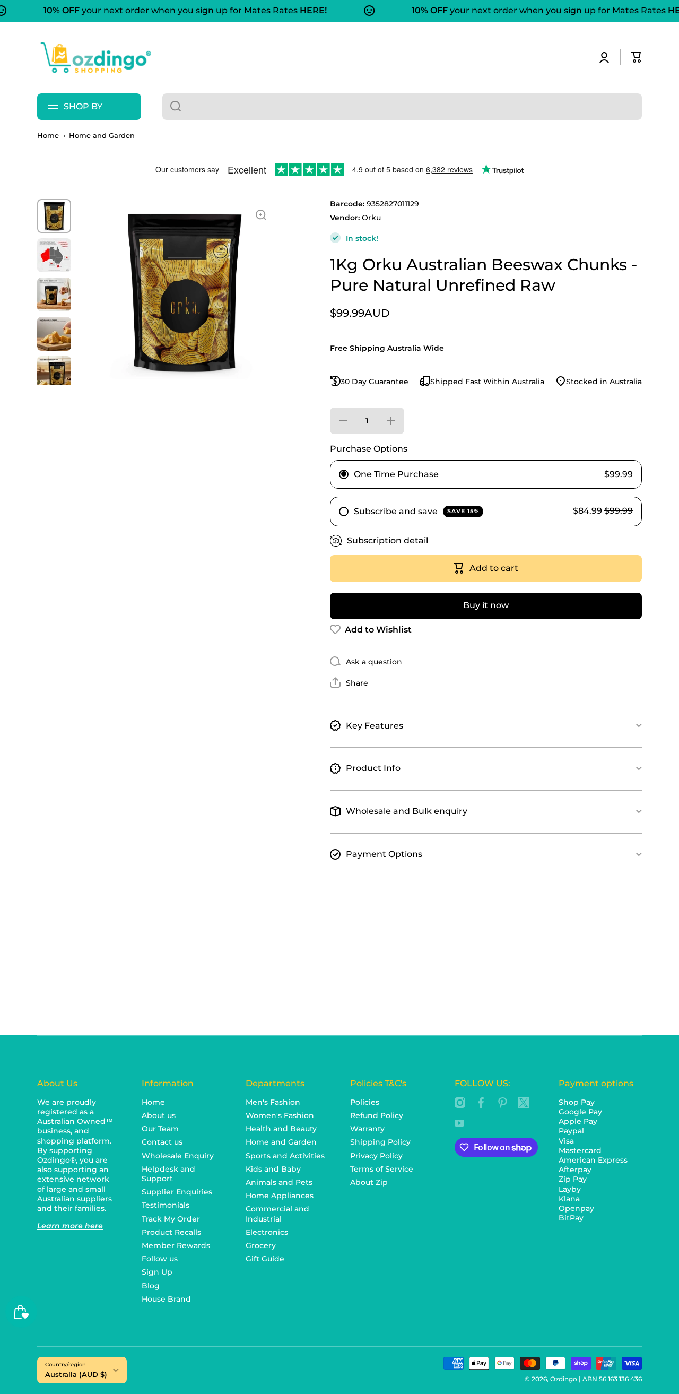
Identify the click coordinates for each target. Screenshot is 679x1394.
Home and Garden (102, 136)
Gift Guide (265, 1258)
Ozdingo (563, 1379)
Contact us (162, 1142)
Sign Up (157, 1272)
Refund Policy (376, 1115)
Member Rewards (176, 1245)
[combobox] (402, 106)
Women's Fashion (280, 1115)
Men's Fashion (273, 1102)
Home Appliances (280, 1195)
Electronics (267, 1232)
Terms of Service (381, 1169)
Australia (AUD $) (76, 1374)
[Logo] (95, 57)
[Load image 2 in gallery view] (54, 255)
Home (48, 136)
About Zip (369, 1182)
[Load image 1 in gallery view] (54, 216)
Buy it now (486, 605)
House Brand (166, 1299)
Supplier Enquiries (177, 1192)
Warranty (367, 1128)
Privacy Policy (376, 1156)
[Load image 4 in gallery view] (54, 334)
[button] (636, 57)
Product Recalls (171, 1232)
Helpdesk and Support (168, 1173)
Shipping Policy (380, 1142)
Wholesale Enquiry (178, 1156)
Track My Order (171, 1219)
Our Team (160, 1128)
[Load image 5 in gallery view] (54, 373)
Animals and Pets (279, 1182)
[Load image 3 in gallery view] (54, 294)
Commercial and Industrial (277, 1213)
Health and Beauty (281, 1128)
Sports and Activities (285, 1156)
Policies (364, 1102)
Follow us (160, 1258)
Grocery (261, 1245)
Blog (151, 1286)
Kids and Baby (273, 1169)
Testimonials (165, 1205)
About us (159, 1115)
